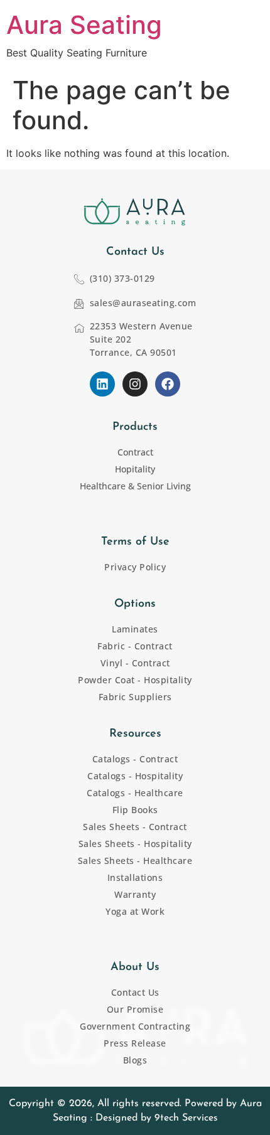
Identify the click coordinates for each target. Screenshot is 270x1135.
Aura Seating (84, 24)
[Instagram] (135, 384)
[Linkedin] (102, 384)
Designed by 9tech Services (156, 1118)
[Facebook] (167, 384)
